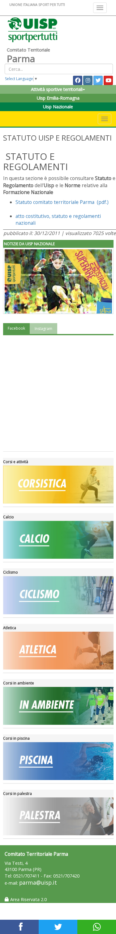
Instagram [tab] (43, 328)
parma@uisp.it (38, 882)
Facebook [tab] (16, 328)
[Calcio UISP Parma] (58, 540)
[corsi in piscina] (58, 761)
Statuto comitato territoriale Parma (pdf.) (62, 202)
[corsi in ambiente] (58, 706)
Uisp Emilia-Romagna (58, 98)
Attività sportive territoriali (57, 89)
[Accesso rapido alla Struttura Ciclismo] (58, 595)
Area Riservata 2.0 (28, 899)
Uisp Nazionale (58, 107)
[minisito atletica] (58, 651)
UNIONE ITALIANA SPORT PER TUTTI (37, 4)
